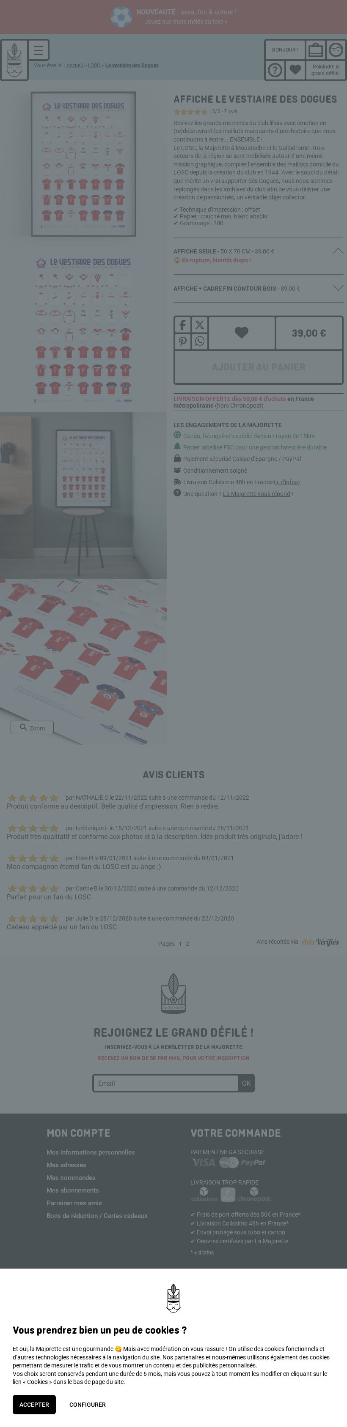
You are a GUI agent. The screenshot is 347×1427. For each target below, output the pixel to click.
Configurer (87, 1404)
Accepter (34, 1404)
